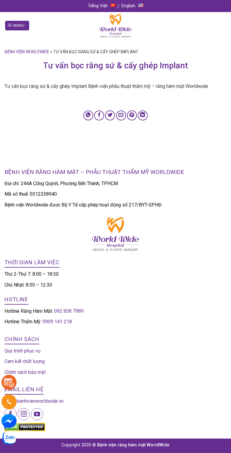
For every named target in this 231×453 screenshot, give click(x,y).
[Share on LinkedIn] (143, 115)
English (128, 5)
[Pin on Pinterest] (132, 115)
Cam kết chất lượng (25, 361)
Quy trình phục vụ (23, 351)
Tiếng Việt (98, 5)
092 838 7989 (69, 311)
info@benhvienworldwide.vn (34, 401)
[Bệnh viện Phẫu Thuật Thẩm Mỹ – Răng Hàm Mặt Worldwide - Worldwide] (115, 25)
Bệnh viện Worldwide (27, 51)
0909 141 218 (57, 321)
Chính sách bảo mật (25, 372)
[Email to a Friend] (121, 115)
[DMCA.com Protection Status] (25, 427)
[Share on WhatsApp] (88, 115)
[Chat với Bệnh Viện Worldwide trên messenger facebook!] (9, 421)
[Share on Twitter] (110, 115)
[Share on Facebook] (99, 115)
